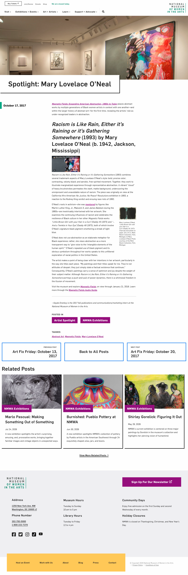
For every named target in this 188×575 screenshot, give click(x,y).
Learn (65, 11)
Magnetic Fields (73, 336)
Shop (45, 4)
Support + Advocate (85, 11)
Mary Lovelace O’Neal (93, 336)
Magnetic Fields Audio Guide (83, 290)
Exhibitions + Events (26, 11)
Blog (80, 562)
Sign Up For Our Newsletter (149, 482)
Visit (7, 11)
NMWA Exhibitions (95, 320)
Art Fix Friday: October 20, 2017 (153, 352)
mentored (90, 204)
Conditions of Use (152, 565)
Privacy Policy (138, 565)
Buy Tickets (12, 3)
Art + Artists (50, 11)
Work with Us (46, 562)
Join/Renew (28, 4)
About (65, 562)
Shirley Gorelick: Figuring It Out (155, 416)
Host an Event (23, 562)
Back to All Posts (94, 351)
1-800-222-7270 (20, 524)
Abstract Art (58, 336)
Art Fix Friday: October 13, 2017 (34, 352)
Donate (38, 4)
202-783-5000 (19, 521)
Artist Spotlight (64, 320)
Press (96, 562)
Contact (112, 562)
